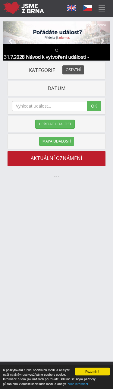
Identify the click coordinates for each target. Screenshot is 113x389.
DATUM (57, 88)
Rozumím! (92, 371)
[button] (11, 41)
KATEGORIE (55, 70)
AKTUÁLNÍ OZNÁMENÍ (56, 158)
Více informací (78, 383)
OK (94, 106)
